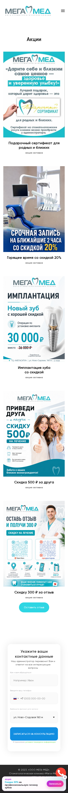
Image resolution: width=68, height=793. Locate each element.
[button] (34, 784)
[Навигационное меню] (63, 11)
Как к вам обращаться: (21, 672)
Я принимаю (34, 742)
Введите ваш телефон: (21, 690)
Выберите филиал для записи (24, 709)
